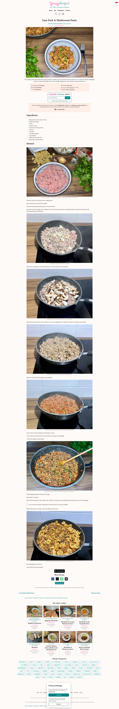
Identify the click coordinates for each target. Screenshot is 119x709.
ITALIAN (50, 23)
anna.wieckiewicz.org (43, 702)
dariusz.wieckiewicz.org (34, 702)
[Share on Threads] (57, 580)
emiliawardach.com (83, 702)
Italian (30, 598)
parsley (69, 587)
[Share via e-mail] (66, 580)
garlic (66, 587)
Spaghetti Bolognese (34, 623)
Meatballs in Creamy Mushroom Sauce (68, 623)
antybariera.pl (91, 702)
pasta (51, 587)
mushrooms (46, 587)
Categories (45, 692)
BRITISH (64, 618)
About (50, 10)
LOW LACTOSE (67, 23)
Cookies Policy (51, 691)
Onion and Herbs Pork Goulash (84, 648)
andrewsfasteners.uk (75, 702)
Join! (67, 97)
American (36, 598)
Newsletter (61, 10)
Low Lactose (47, 598)
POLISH (82, 618)
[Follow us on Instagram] (59, 14)
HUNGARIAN (85, 643)
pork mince (40, 587)
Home (26, 598)
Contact (67, 10)
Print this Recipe (59, 583)
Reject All (59, 704)
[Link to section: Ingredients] (39, 115)
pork (36, 587)
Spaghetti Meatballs (51, 620)
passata (82, 587)
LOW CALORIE (34, 645)
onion (62, 587)
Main (41, 598)
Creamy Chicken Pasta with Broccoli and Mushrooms (51, 647)
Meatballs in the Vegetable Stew (84, 623)
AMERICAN (56, 23)
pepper (73, 587)
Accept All (58, 695)
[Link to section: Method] (35, 143)
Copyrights (76, 692)
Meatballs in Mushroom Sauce (67, 648)
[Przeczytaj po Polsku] (116, 2)
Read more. (64, 100)
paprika (78, 587)
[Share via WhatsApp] (61, 580)
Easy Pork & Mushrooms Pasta (59, 598)
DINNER (30, 619)
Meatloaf (34, 647)
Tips (55, 10)
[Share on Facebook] (52, 580)
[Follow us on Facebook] (56, 14)
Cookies (71, 692)
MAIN (60, 23)
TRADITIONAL (66, 643)
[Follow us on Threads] (63, 14)
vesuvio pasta (57, 587)
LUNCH (33, 619)
